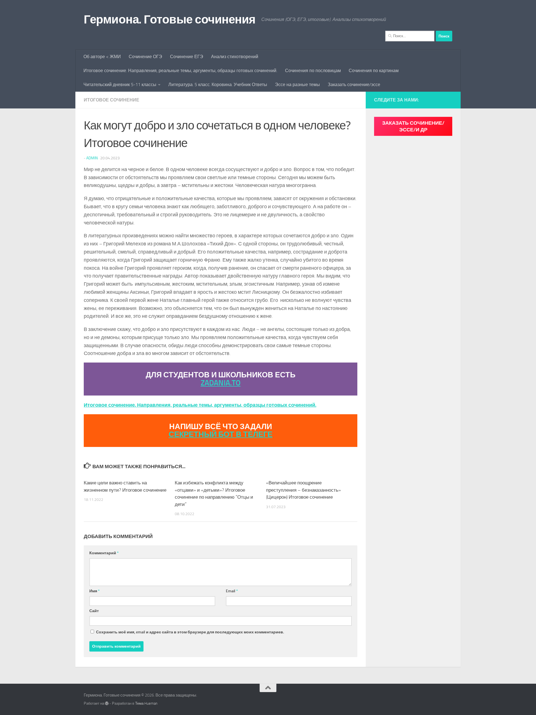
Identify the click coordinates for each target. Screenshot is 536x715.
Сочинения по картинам (374, 70)
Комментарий (104, 553)
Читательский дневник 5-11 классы (119, 84)
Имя (94, 591)
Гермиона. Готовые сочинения (170, 20)
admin (92, 158)
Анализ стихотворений (234, 56)
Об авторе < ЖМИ (102, 56)
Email (232, 591)
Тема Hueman (146, 703)
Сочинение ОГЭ (145, 56)
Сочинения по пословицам (313, 70)
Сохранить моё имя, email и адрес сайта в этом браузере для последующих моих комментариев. (190, 632)
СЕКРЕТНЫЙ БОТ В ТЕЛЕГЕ (220, 434)
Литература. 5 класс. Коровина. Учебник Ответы (217, 84)
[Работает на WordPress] (107, 703)
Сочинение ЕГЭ (186, 56)
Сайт (94, 611)
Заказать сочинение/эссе (354, 84)
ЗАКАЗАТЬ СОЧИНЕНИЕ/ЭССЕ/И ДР (413, 126)
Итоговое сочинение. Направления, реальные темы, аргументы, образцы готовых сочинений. (180, 70)
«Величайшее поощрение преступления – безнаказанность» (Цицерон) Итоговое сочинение (303, 490)
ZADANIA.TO (221, 382)
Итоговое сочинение (111, 100)
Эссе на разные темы (297, 84)
